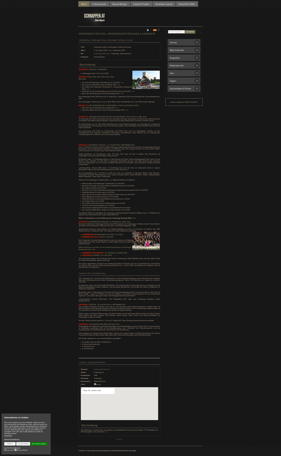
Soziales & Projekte (141, 4)
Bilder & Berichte (177, 50)
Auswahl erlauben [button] (23, 444)
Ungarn (173, 80)
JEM (122, 439)
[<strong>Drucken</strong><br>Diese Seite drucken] (148, 30)
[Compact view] (159, 30)
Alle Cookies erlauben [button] (39, 444)
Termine (173, 42)
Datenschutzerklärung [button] (12, 439)
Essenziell (9, 450)
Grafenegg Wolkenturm (102, 53)
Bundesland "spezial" (164, 4)
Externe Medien (22, 450)
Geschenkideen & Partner (180, 88)
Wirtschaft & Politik (186, 4)
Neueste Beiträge (119, 4)
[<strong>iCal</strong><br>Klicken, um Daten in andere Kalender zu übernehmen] (155, 30)
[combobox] (176, 31)
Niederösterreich (177, 65)
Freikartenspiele (99, 4)
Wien (172, 73)
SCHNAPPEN (190, 31)
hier (122, 82)
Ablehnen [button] (10, 444)
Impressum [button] (8, 435)
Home (83, 4)
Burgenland (175, 57)
